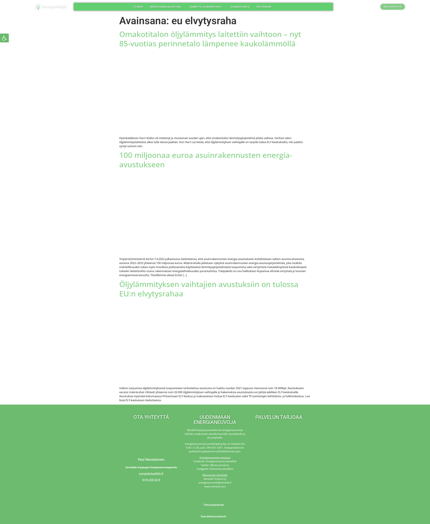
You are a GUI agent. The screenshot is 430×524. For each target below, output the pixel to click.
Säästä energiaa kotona (165, 6)
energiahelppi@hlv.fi (151, 473)
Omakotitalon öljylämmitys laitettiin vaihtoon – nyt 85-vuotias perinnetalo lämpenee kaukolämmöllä (210, 39)
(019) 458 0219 (151, 479)
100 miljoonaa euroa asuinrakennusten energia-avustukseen (205, 159)
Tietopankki (263, 6)
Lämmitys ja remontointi (205, 6)
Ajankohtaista (239, 6)
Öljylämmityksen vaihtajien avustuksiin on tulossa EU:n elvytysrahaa (208, 289)
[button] (361, 7)
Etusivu (138, 6)
